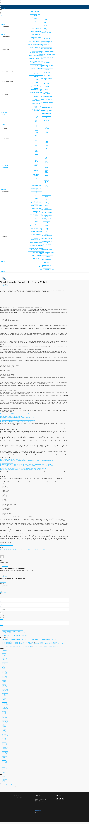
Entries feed (4, 779)
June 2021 (4, 727)
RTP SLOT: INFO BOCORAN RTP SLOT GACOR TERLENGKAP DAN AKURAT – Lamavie (16, 639)
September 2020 (5, 735)
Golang (36, 152)
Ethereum (36, 169)
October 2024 (4, 677)
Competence (3, 189)
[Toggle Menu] (0, 2)
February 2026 (4, 658)
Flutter (36, 120)
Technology (4, 768)
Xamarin (36, 122)
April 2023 (4, 699)
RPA (36, 178)
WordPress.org (5, 781)
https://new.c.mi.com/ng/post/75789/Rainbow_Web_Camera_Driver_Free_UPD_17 (14, 413)
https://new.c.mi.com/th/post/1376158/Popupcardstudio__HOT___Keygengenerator (14, 418)
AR (36, 125)
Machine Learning (36, 174)
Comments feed (5, 780)
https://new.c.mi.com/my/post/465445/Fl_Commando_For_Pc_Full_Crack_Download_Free (15, 421)
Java (36, 147)
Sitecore (36, 161)
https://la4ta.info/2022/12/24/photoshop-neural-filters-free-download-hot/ (13, 467)
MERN (36, 135)
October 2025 (4, 663)
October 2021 (4, 722)
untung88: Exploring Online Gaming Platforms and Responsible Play (14, 588)
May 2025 (4, 668)
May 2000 (4, 760)
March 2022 (4, 716)
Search (2, 625)
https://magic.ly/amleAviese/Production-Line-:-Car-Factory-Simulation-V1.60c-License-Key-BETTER (17, 417)
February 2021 (4, 733)
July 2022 (4, 711)
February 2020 (4, 744)
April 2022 (4, 715)
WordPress (47, 168)
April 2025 (4, 669)
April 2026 (4, 655)
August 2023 (4, 694)
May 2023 (4, 698)
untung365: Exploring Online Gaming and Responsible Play (12, 634)
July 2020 (4, 738)
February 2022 (4, 717)
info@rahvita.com (38, 814)
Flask (36, 150)
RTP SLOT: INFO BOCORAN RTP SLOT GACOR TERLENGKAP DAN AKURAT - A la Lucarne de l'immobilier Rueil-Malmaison (22, 643)
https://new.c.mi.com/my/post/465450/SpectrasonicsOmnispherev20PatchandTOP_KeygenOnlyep (17, 420)
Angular (36, 130)
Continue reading (3, 571)
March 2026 (4, 657)
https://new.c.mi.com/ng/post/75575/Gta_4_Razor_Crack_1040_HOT (12, 416)
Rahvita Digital (36, 110)
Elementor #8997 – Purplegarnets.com (9, 641)
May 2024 (4, 684)
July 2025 (4, 667)
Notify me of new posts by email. (7, 617)
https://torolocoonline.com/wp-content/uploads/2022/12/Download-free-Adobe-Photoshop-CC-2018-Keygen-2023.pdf (20, 469)
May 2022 (4, 713)
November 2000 (5, 752)
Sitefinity (46, 172)
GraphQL (36, 154)
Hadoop (46, 148)
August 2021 (4, 725)
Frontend (5, 138)
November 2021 (5, 721)
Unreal (3, 772)
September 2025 (5, 664)
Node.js (36, 151)
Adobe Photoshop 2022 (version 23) (6, 545)
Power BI (36, 140)
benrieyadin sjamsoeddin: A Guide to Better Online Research (12, 568)
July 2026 (4, 651)
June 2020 (4, 739)
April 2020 (4, 742)
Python (46, 158)
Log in (3, 777)
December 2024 (5, 675)
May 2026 (4, 654)
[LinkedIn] (63, 799)
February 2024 (4, 686)
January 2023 (4, 703)
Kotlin (47, 133)
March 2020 (4, 743)
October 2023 (4, 691)
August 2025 (4, 666)
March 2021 (4, 731)
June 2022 (4, 712)
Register (3, 776)
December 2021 (5, 720)
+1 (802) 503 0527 (38, 810)
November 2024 (5, 676)
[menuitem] (3, 277)
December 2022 (5, 704)
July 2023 (4, 695)
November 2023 (5, 690)
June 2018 (4, 749)
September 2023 (5, 693)
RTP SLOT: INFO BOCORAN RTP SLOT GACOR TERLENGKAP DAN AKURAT (44, 639)
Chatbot (46, 182)
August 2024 (4, 680)
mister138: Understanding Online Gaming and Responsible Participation (14, 635)
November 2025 (5, 662)
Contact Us (3, 271)
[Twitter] (60, 799)
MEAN (47, 143)
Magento (36, 157)
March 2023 (4, 700)
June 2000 (4, 758)
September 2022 (5, 708)
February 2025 (4, 672)
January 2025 (4, 673)
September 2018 (5, 747)
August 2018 (4, 748)
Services (3, 34)
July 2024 (4, 681)
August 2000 (4, 756)
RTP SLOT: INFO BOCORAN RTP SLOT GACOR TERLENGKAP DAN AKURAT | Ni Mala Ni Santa (17, 642)
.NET (36, 146)
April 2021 (4, 730)
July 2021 (4, 726)
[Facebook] (57, 799)
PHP (36, 143)
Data (4, 146)
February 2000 (4, 761)
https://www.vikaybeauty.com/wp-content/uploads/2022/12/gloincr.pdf (12, 459)
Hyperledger (36, 170)
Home (2, 15)
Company (3, 17)
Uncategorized (5, 285)
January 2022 (4, 718)
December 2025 (5, 660)
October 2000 (4, 753)
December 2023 (5, 689)
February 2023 (4, 702)
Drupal (36, 160)
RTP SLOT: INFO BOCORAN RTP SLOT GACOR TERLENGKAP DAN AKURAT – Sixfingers (17, 646)
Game (3, 767)
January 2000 (4, 762)
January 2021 (4, 734)
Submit (2, 619)
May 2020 (4, 740)
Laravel (36, 145)
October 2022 (4, 707)
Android (36, 116)
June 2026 (4, 653)
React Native (36, 118)
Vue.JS (36, 131)
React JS (36, 132)
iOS (36, 117)
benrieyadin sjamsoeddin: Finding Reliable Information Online (12, 578)
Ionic (36, 121)
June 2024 (4, 682)
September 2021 (5, 724)
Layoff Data (12, 784)
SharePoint (36, 165)
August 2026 (4, 650)
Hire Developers (4, 122)
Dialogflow (36, 176)
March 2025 (4, 671)
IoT (36, 126)
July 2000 (4, 757)
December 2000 (5, 751)
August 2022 (4, 709)
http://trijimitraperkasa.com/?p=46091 (6, 463)
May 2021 (4, 729)
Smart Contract (36, 171)
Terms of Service (3, 822)
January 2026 (4, 659)
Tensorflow (36, 175)
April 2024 (4, 685)
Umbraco (36, 164)
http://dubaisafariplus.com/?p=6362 (6, 461)
